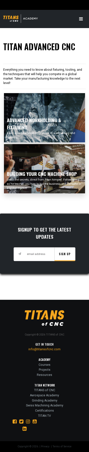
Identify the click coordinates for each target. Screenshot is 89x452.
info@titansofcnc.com (44, 349)
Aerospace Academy (44, 395)
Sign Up (65, 254)
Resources (44, 375)
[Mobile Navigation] (81, 19)
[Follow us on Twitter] (21, 421)
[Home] (23, 18)
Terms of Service (61, 446)
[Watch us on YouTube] (35, 421)
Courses (44, 365)
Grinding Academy (44, 400)
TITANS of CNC (44, 390)
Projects (44, 369)
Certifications (44, 410)
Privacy (45, 446)
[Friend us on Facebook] (15, 421)
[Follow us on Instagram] (28, 421)
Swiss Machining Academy (44, 405)
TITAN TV (44, 416)
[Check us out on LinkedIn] (24, 429)
